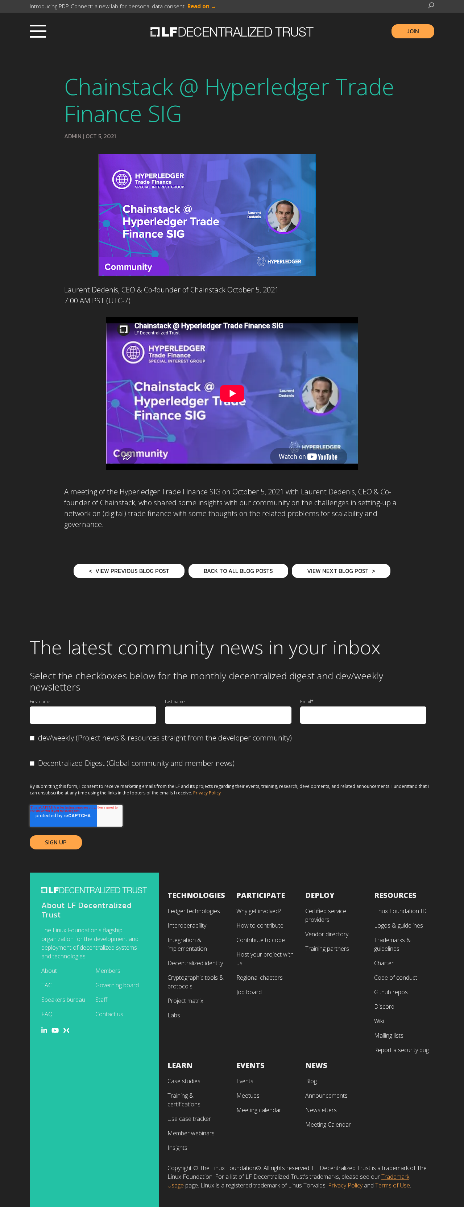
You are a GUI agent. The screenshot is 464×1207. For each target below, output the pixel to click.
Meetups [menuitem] (248, 1096)
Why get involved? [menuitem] (258, 911)
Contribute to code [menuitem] (260, 940)
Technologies (196, 895)
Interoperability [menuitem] (186, 925)
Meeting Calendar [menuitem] (328, 1124)
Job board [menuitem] (249, 992)
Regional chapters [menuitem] (259, 978)
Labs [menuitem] (173, 1015)
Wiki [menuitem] (379, 1021)
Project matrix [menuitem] (185, 1001)
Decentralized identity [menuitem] (195, 963)
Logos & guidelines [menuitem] (398, 925)
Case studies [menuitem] (183, 1081)
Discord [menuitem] (384, 1006)
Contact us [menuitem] (109, 1014)
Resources (395, 895)
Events (250, 1065)
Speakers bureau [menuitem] (63, 1000)
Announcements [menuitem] (326, 1096)
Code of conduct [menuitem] (395, 978)
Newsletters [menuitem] (321, 1110)
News (316, 1065)
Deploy (320, 895)
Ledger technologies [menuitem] (193, 911)
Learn (179, 1065)
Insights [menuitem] (177, 1148)
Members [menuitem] (107, 971)
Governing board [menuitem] (117, 985)
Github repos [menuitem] (391, 992)
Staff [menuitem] (101, 1000)
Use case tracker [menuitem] (189, 1119)
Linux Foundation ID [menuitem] (400, 911)
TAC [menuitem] (46, 985)
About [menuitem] (49, 971)
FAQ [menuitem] (47, 1014)
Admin (73, 136)
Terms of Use (392, 1185)
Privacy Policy (207, 793)
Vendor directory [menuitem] (326, 934)
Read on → (201, 6)
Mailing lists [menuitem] (388, 1035)
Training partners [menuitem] (327, 949)
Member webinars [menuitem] (191, 1133)
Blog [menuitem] (311, 1081)
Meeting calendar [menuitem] (258, 1110)
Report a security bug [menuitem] (401, 1050)
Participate (260, 895)
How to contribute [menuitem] (259, 925)
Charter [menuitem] (384, 963)
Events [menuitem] (244, 1081)
